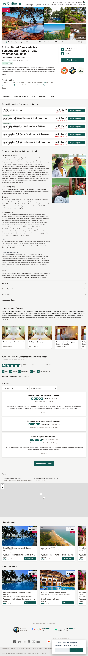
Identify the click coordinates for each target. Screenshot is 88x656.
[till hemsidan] (13, 3)
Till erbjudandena (72, 60)
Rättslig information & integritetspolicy (26, 653)
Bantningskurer (63, 5)
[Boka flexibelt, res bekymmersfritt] (81, 42)
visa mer (4, 74)
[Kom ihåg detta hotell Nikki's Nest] (41, 527)
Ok (76, 650)
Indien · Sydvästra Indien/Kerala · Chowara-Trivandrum (17, 60)
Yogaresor (38, 5)
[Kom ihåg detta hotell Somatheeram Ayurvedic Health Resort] (79, 527)
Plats (52, 96)
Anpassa (61, 650)
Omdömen (42, 96)
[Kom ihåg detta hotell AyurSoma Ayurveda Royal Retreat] (41, 572)
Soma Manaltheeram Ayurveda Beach (17, 549)
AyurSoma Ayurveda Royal (55, 592)
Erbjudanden (6, 96)
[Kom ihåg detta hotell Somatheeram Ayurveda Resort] (84, 9)
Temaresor (81, 5)
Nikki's (48, 548)
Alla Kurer (73, 5)
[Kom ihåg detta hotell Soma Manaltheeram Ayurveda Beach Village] (3, 527)
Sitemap (44, 653)
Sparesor (46, 5)
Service (39, 653)
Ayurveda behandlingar (25, 5)
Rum (33, 96)
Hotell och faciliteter (21, 96)
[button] (41, 494)
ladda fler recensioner (44, 464)
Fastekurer (53, 5)
